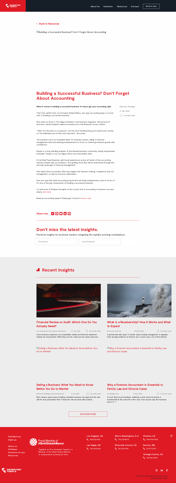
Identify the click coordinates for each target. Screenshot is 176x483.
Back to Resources (49, 23)
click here (46, 192)
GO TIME (129, 242)
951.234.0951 (123, 448)
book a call (86, 198)
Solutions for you (16, 452)
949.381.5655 (151, 458)
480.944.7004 (152, 439)
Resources (122, 6)
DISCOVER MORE (88, 414)
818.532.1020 (95, 439)
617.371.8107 (151, 448)
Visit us (12, 440)
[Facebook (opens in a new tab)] (167, 470)
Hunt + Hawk (163, 478)
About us (12, 446)
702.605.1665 (95, 448)
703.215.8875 (123, 439)
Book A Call (151, 6)
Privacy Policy (162, 476)
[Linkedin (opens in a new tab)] (162, 470)
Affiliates (12, 449)
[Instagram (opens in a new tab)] (157, 470)
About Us (95, 6)
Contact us (14, 436)
